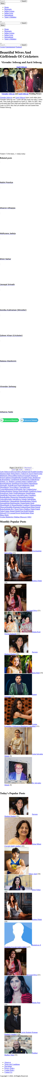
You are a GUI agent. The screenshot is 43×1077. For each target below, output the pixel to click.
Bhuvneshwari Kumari (22, 476)
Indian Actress (9, 11)
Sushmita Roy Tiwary (11, 509)
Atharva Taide (20, 474)
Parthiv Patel (28, 491)
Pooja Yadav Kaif (10, 493)
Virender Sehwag (8, 94)
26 (21, 470)
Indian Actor (8, 13)
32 (25, 470)
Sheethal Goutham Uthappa (26, 505)
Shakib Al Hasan (10, 505)
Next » (29, 470)
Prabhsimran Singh (23, 493)
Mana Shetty (4, 515)
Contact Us (8, 1072)
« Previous (27, 468)
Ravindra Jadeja (11, 499)
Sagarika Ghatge (19, 503)
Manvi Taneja (19, 487)
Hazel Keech (20, 483)
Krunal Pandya (17, 485)
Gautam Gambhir (26, 481)
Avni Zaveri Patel (31, 474)
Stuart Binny (31, 507)
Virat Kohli (24, 511)
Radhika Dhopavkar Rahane (14, 497)
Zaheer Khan (29, 513)
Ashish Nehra (10, 474)
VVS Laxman (10, 513)
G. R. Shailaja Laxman (12, 481)
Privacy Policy (9, 1068)
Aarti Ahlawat (20, 97)
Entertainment (10, 47)
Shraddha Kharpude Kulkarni (16, 507)
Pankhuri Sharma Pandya (15, 491)
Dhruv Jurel (10, 479)
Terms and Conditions (12, 1064)
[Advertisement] (21, 131)
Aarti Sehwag (23, 94)
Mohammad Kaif (11, 489)
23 (14, 470)
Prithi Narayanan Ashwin (13, 495)
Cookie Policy (9, 1070)
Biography (8, 9)
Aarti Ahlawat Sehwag (8, 472)
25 (19, 470)
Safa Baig (10, 503)
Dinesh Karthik (19, 479)
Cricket (2, 47)
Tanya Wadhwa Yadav (27, 509)
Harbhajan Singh (10, 483)
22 (12, 470)
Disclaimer (8, 1066)
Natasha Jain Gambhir (24, 489)
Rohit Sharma (20, 501)
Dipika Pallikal (30, 479)
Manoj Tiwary (9, 487)
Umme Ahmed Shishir (12, 511)
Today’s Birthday (10, 17)
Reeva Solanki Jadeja (24, 499)
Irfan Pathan (29, 483)
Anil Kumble (31, 472)
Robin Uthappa (10, 501)
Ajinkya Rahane (21, 472)
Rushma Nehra (30, 501)
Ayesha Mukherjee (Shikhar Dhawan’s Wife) (15, 517)
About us (7, 1062)
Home (6, 7)
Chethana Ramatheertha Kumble (15, 477)
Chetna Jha (31, 477)
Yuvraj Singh (20, 513)
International (8, 15)
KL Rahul (8, 485)
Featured (19, 47)
